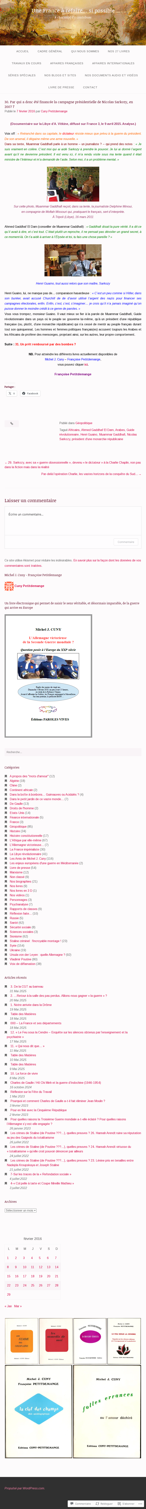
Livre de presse (61, 87)
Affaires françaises (66, 63)
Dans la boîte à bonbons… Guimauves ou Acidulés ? (44, 794)
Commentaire (126, 541)
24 (24, 1285)
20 (48, 1276)
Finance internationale (24, 817)
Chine (13, 785)
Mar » (18, 1306)
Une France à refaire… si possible (73, 10)
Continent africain (21, 790)
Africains (74, 430)
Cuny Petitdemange (54, 111)
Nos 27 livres (119, 51)
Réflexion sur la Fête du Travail (31, 1091)
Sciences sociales (21, 931)
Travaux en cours (26, 63)
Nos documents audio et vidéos (111, 75)
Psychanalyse (19, 904)
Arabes (120, 430)
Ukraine (15, 950)
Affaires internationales (113, 63)
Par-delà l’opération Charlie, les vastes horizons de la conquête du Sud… (89, 474)
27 (48, 1285)
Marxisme (16, 872)
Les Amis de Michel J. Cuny (28, 858)
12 (40, 1267)
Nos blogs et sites (60, 75)
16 (16, 1276)
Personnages (18, 899)
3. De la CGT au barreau (26, 986)
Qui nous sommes (85, 51)
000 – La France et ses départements (35, 1023)
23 (16, 1285)
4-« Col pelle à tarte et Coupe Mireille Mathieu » (42, 1183)
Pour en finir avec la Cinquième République (38, 1110)
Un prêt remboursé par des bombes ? (48, 344)
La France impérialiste (24, 849)
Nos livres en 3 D (21, 890)
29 (8, 1294)
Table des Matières (23, 1014)
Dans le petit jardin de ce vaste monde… (37, 799)
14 (56, 1267)
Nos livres (16, 886)
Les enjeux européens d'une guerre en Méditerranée (44, 863)
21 (56, 1276)
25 (32, 1285)
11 (32, 1267)
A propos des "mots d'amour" (29, 776)
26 (40, 1285)
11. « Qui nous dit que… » (27, 1046)
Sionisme (16, 936)
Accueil (22, 51)
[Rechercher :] (73, 752)
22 (8, 1285)
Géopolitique (83, 423)
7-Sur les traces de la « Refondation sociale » (40, 1174)
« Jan (8, 1306)
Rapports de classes (23, 909)
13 (48, 1267)
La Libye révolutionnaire (25, 854)
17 (24, 1276)
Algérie (14, 780)
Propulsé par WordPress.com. (25, 1488)
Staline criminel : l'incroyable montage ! (35, 941)
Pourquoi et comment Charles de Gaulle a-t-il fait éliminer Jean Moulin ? (57, 1101)
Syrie (13, 945)
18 (32, 1276)
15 (8, 1276)
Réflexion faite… (21, 913)
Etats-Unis (17, 812)
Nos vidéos (17, 895)
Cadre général (50, 51)
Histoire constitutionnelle (26, 835)
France (14, 822)
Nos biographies (20, 881)
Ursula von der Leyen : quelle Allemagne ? (37, 954)
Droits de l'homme (22, 808)
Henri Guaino (88, 434)
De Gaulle (16, 803)
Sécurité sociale (20, 927)
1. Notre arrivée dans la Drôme (31, 1005)
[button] (22, 1341)
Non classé (17, 877)
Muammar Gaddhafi (112, 434)
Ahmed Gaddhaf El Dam (97, 430)
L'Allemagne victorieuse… (27, 845)
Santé (14, 922)
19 (40, 1276)
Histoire (15, 831)
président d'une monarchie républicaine (97, 439)
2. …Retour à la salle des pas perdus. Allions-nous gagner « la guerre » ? (58, 995)
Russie (14, 918)
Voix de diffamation (22, 964)
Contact (90, 87)
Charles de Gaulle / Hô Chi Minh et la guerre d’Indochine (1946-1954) (55, 1082)
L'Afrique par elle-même (25, 840)
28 (56, 1285)
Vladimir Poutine (20, 959)
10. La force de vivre (24, 1073)
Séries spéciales (22, 75)
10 (24, 1267)
